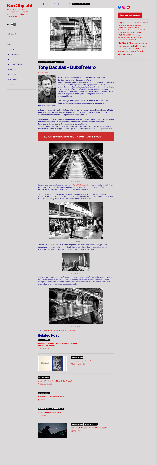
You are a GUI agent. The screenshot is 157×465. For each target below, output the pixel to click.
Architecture (122, 25)
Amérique (137, 23)
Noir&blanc (64, 331)
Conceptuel (130, 27)
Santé (130, 49)
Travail (140, 51)
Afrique (121, 23)
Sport (141, 49)
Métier (136, 40)
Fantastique (126, 32)
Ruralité (125, 49)
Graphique (130, 35)
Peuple (120, 46)
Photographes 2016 (57, 62)
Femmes (132, 32)
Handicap (138, 35)
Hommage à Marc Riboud (81, 361)
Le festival (11, 49)
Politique (126, 46)
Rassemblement (142, 46)
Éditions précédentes (15, 64)
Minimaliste (46, 331)
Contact (10, 84)
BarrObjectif (19, 5)
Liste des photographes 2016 (49, 412)
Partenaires (11, 74)
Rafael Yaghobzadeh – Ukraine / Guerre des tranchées (92, 428)
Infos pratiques (12, 79)
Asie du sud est (137, 25)
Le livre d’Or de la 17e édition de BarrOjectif (55, 381)
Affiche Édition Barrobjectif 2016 (51, 396)
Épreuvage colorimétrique (130, 15)
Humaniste (121, 37)
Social (136, 48)
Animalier (145, 23)
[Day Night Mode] (11, 24)
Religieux (120, 49)
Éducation (129, 54)
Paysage (135, 43)
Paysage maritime (142, 43)
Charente (122, 27)
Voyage (121, 54)
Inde (132, 37)
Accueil (9, 44)
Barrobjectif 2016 (43, 62)
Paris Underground (80, 185)
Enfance (130, 30)
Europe (120, 32)
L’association (11, 69)
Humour (128, 37)
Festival (138, 32)
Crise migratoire (122, 30)
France (121, 34)
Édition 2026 (12, 59)
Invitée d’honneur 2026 (16, 54)
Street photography (124, 51)
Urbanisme (72, 331)
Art (128, 25)
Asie (131, 25)
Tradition (133, 51)
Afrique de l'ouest (129, 23)
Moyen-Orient (55, 331)
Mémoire (131, 40)
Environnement (139, 30)
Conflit (136, 27)
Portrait (133, 46)
